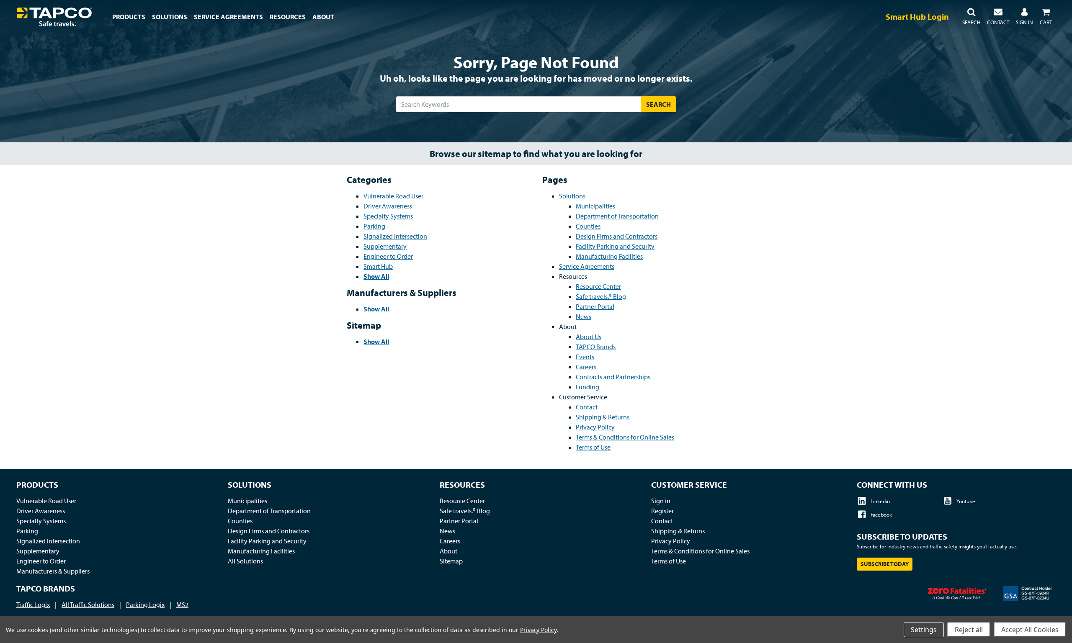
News (583, 316)
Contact (587, 407)
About (448, 551)
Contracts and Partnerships (613, 377)
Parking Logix (145, 604)
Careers (586, 367)
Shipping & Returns (602, 417)
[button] (971, 16)
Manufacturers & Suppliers (53, 571)
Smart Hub (378, 266)
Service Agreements (586, 266)
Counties (588, 226)
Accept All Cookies (1030, 629)
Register (662, 511)
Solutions (572, 196)
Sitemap (451, 561)
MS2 (182, 604)
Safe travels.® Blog (601, 296)
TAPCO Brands (596, 346)
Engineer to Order (388, 256)
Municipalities (595, 206)
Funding (587, 387)
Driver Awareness (387, 206)
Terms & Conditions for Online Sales (625, 437)
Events (585, 356)
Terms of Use (593, 447)
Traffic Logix (33, 604)
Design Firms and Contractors (616, 236)
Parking (374, 226)
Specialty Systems (388, 216)
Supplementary (385, 246)
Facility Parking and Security (615, 246)
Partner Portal (595, 306)
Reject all (969, 629)
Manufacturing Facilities (609, 256)
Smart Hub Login (917, 16)
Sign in (660, 500)
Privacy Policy (595, 427)
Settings (924, 629)
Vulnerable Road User (393, 196)
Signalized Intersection (395, 236)
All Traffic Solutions (88, 604)
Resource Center (598, 286)
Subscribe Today (885, 564)
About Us (588, 336)
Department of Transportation (617, 216)
